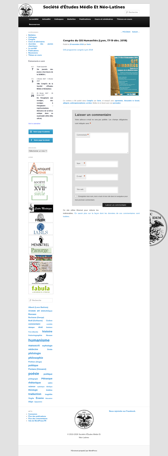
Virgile (31, 398)
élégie (30, 402)
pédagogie (33, 379)
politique (33, 365)
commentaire (34, 324)
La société (33, 19)
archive (89, 103)
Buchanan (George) (36, 317)
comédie (49, 324)
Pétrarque (46, 378)
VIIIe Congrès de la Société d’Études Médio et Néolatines (45, 86)
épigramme (38, 402)
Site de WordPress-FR (37, 421)
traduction (34, 394)
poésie (33, 373)
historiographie (35, 335)
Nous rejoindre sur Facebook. (122, 411)
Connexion (32, 414)
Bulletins (71, 19)
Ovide (49, 349)
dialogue (31, 327)
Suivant (136, 32)
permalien (116, 103)
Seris (89, 44)
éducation (48, 398)
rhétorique (34, 382)
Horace (49, 335)
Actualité (46, 19)
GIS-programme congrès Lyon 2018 (78, 50)
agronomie (119, 101)
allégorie (66, 103)
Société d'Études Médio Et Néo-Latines (84, 7)
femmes (49, 327)
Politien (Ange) (35, 362)
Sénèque (49, 386)
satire (50, 383)
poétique (48, 374)
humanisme (39, 340)
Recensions (33, 53)
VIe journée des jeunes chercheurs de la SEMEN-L (45, 71)
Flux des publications (37, 416)
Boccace (32, 314)
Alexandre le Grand (131, 101)
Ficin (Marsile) (33, 332)
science (31, 386)
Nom (81, 163)
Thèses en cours (124, 19)
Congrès (90, 101)
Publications (85, 19)
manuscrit (34, 345)
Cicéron (49, 321)
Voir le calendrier (34, 124)
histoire (47, 331)
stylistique (40, 386)
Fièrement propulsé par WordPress (84, 451)
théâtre (49, 390)
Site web (80, 189)
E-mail (81, 176)
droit (40, 327)
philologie (34, 353)
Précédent (125, 32)
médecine (33, 349)
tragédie (48, 394)
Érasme (40, 398)
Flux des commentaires (37, 419)
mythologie (47, 346)
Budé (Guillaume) (35, 321)
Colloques (59, 19)
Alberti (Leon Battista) (38, 307)
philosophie (35, 357)
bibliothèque (46, 311)
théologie (33, 390)
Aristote (32, 311)
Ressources (34, 24)
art (38, 311)
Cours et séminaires (104, 19)
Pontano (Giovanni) (37, 369)
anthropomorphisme (77, 103)
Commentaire (83, 135)
